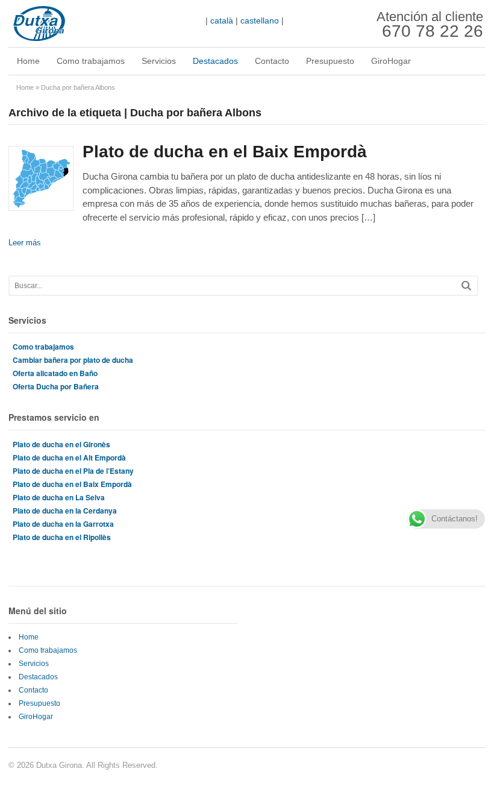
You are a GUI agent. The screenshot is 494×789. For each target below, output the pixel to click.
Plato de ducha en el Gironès (61, 444)
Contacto (272, 61)
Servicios (159, 61)
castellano (259, 20)
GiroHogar (391, 61)
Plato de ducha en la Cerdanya (65, 510)
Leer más (24, 242)
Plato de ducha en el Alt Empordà (69, 457)
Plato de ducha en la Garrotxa (63, 523)
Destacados (215, 61)
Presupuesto (330, 61)
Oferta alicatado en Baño (55, 373)
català (221, 20)
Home (28, 61)
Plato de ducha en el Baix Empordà (225, 151)
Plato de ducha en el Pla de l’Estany (73, 470)
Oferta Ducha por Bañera (56, 386)
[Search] (466, 285)
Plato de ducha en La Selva (59, 497)
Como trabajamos (91, 61)
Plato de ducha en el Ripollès (62, 537)
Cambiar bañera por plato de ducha (73, 359)
